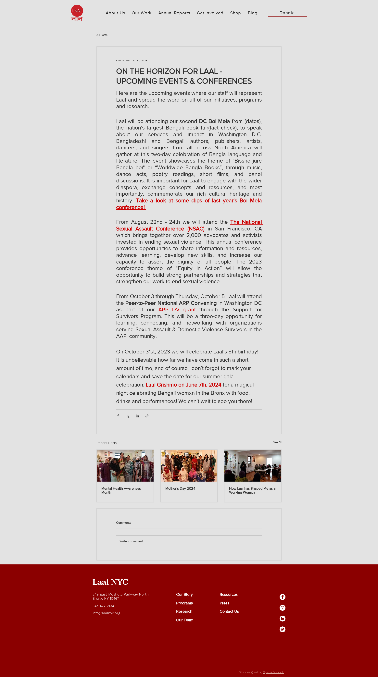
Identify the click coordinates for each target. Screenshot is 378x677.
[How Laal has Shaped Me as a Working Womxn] (252, 466)
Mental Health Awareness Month (121, 490)
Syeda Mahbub (273, 672)
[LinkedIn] (282, 619)
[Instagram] (282, 608)
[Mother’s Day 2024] (189, 466)
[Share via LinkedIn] (137, 416)
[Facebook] (282, 597)
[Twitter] (282, 629)
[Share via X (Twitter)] (128, 416)
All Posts (101, 34)
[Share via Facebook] (118, 416)
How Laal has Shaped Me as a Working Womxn (252, 490)
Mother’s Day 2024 (180, 488)
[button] (115, 13)
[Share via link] (147, 416)
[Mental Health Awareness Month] (125, 466)
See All (277, 442)
